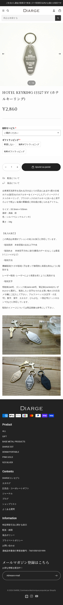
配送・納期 (7, 530)
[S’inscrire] (56, 576)
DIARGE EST (7, 447)
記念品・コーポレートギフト (15, 488)
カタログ (6, 483)
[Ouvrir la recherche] (7, 11)
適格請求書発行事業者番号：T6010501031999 (23, 551)
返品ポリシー (8, 535)
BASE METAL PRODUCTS (13, 441)
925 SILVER (7, 462)
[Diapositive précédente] (2, 54)
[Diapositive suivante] (60, 54)
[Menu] (3, 10)
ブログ (5, 498)
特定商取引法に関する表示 (14, 525)
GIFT (4, 436)
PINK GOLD (7, 457)
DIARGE (16, 590)
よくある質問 (8, 509)
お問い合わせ (8, 545)
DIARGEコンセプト (11, 478)
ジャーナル (7, 493)
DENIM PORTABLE (10, 452)
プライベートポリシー (12, 540)
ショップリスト (9, 504)
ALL (4, 431)
